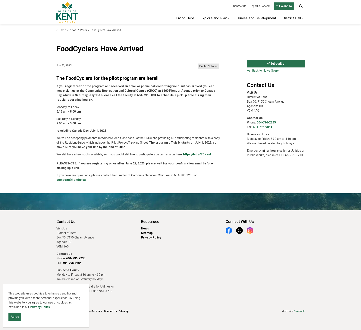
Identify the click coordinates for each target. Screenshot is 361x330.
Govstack (299, 311)
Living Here (185, 18)
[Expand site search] (301, 6)
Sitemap (147, 233)
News (145, 228)
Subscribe (277, 63)
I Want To (285, 6)
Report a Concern (260, 6)
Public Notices (208, 66)
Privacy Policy (151, 237)
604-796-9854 (262, 127)
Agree (15, 317)
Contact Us (239, 6)
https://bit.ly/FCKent (197, 154)
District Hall (292, 18)
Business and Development (254, 18)
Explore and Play (214, 18)
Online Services (92, 311)
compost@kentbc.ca (71, 180)
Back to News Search (266, 70)
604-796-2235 (266, 122)
